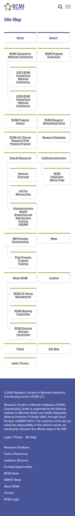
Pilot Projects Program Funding (23, 260)
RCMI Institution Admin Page (57, 177)
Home (20, 37)
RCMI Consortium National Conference (20, 55)
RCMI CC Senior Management (23, 294)
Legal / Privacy (20, 363)
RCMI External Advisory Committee (23, 331)
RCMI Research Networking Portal (54, 121)
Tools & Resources (20, 158)
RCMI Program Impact (20, 121)
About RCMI (20, 277)
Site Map (54, 348)
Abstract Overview (23, 175)
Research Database (54, 137)
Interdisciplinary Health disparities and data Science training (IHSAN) (23, 216)
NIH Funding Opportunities (20, 240)
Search (53, 37)
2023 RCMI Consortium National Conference (23, 77)
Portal (20, 348)
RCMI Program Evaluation (54, 55)
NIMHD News (12, 480)
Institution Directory (54, 158)
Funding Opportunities (18, 467)
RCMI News (11, 473)
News (54, 238)
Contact (54, 277)
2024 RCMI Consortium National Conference (23, 100)
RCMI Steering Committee (23, 312)
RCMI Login (11, 499)
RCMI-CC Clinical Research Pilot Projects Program (20, 140)
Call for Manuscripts (23, 192)
